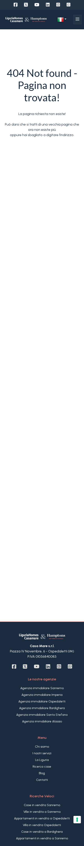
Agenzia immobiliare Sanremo (42, 688)
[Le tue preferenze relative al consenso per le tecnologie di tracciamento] (77, 819)
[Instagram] (58, 4)
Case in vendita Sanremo (42, 805)
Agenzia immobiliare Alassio (42, 721)
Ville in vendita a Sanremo (42, 812)
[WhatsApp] (68, 4)
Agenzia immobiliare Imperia (42, 695)
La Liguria (42, 760)
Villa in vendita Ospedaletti (42, 825)
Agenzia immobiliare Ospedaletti (41, 701)
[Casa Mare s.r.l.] (26, 19)
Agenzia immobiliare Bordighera (42, 708)
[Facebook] (15, 4)
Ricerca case (42, 766)
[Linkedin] (48, 4)
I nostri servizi (41, 753)
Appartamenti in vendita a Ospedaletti (42, 818)
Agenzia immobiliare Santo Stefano (42, 715)
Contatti (42, 780)
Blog (42, 773)
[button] (61, 19)
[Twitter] (26, 4)
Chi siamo (42, 746)
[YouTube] (36, 4)
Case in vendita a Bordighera (42, 831)
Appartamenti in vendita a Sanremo (42, 838)
